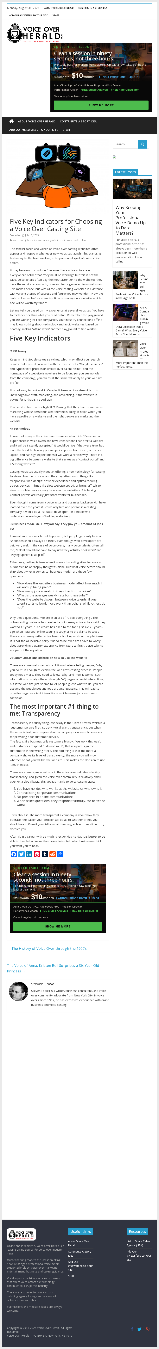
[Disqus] (58, 1065)
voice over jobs (21, 240)
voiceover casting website (46, 240)
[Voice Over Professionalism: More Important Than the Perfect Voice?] (125, 342)
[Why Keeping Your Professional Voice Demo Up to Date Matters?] (132, 180)
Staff (55, 15)
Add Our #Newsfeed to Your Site (28, 15)
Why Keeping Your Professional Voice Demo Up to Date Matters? (131, 220)
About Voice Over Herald (59, 7)
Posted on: (24, 235)
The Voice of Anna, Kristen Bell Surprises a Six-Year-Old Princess (53, 968)
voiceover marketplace (74, 240)
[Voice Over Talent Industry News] (34, 26)
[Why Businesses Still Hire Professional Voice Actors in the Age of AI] (125, 273)
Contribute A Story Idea (92, 7)
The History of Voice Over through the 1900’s (47, 948)
